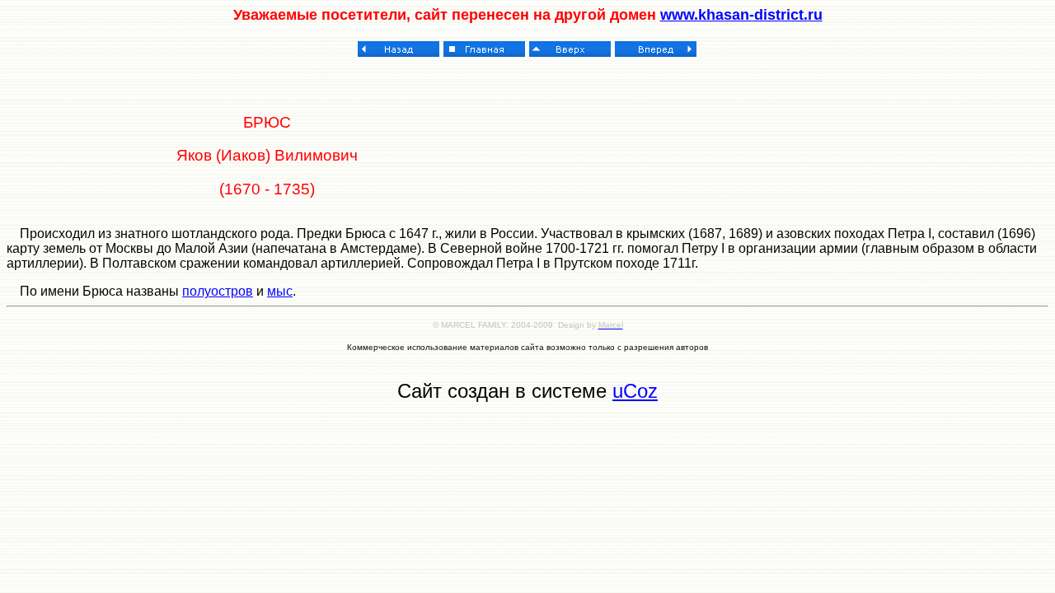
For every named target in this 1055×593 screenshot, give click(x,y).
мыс (280, 291)
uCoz (635, 391)
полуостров (217, 291)
